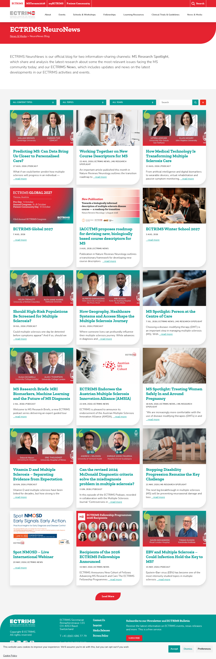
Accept (174, 649)
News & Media (194, 14)
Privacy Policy (100, 635)
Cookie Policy (10, 656)
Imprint (97, 625)
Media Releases (101, 630)
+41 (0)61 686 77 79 (74, 636)
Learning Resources (133, 14)
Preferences (204, 649)
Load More (108, 596)
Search (195, 102)
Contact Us (99, 620)
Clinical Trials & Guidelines (165, 14)
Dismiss (188, 649)
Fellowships (109, 14)
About (48, 14)
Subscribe (134, 638)
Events (62, 14)
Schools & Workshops (84, 14)
